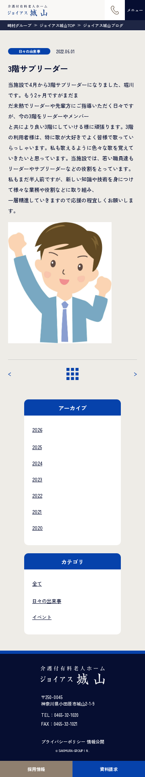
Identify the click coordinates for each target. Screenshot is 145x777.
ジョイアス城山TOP (57, 25)
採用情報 (36, 769)
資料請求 (109, 769)
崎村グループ (19, 25)
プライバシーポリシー (63, 741)
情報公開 (95, 741)
